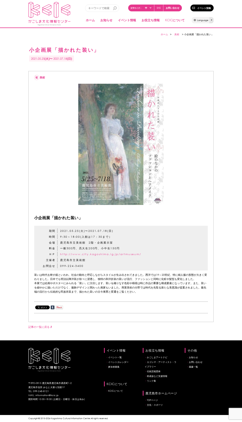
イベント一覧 (115, 357)
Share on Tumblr (52, 307)
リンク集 (151, 380)
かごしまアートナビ (157, 357)
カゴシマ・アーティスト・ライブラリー (160, 364)
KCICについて (115, 390)
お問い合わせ (172, 7)
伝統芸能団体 (154, 371)
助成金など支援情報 (157, 376)
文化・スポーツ (155, 404)
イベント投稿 (204, 7)
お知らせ (106, 20)
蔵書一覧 (193, 366)
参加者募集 (113, 366)
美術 (176, 34)
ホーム (90, 20)
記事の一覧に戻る (39, 327)
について (175, 20)
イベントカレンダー (118, 362)
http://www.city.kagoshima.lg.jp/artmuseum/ (100, 254)
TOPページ (152, 400)
